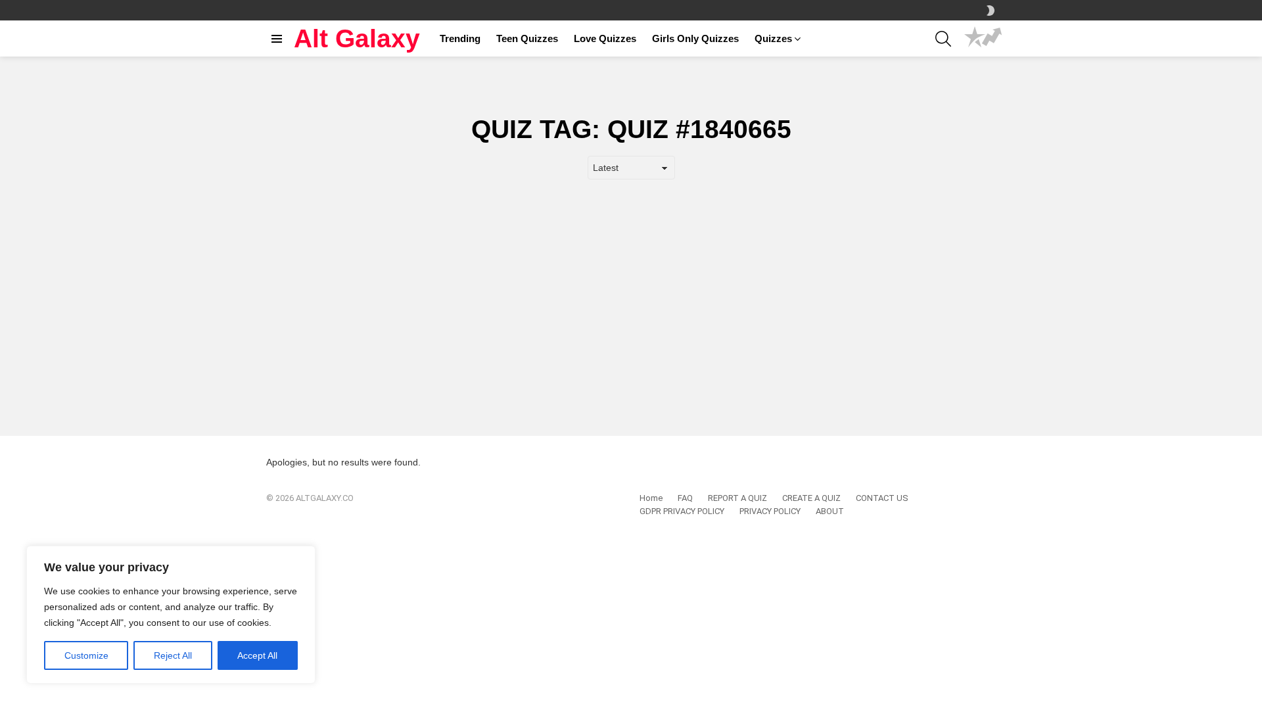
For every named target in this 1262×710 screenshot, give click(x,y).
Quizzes (773, 38)
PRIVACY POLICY (770, 511)
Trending (460, 38)
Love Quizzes (605, 38)
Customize (86, 655)
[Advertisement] (631, 285)
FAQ (685, 498)
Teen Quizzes (527, 38)
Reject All (173, 655)
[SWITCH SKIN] (990, 10)
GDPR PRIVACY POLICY (682, 511)
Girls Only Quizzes (695, 38)
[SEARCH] (943, 39)
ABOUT (830, 511)
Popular (974, 38)
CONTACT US (882, 498)
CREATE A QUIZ (811, 498)
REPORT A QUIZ (737, 498)
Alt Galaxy (357, 38)
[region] (171, 615)
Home (651, 498)
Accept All (257, 655)
